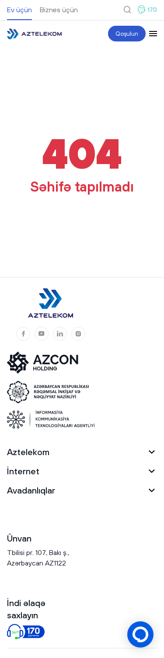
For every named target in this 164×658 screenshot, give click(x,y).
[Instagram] (78, 334)
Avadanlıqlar (31, 490)
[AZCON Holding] (48, 362)
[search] (127, 9)
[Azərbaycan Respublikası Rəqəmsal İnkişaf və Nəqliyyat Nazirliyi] (48, 392)
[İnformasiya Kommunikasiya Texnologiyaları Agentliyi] (50, 419)
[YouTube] (42, 334)
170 (152, 9)
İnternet (23, 471)
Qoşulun (126, 33)
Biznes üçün (59, 10)
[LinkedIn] (60, 334)
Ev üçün (19, 10)
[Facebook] (23, 334)
